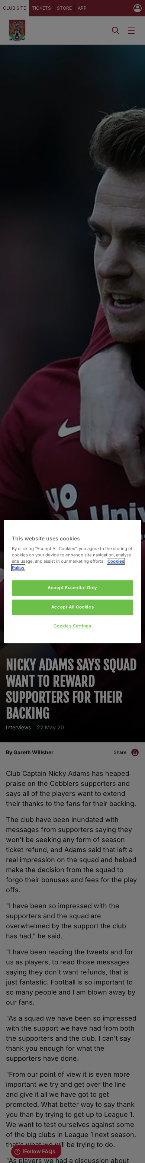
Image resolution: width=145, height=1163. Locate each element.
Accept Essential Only (72, 588)
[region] (73, 581)
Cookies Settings (72, 626)
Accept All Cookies (72, 607)
